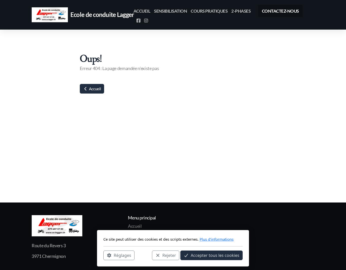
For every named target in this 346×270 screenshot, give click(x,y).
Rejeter (169, 255)
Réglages (122, 255)
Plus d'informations (217, 239)
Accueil (94, 88)
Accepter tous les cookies (215, 255)
